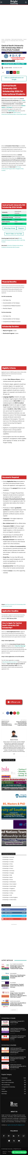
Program (12, 991)
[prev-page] (2, 849)
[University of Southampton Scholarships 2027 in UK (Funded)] (14, 804)
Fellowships (13, 840)
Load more (13, 1010)
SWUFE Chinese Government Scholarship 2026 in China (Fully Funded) (6, 723)
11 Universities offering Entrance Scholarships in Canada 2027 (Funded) (18, 1037)
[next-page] (5, 849)
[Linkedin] (14, 1136)
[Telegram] (9, 1141)
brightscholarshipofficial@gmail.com (16, 1125)
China (23, 100)
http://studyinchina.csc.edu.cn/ (10, 662)
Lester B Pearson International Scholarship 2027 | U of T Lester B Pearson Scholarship (18, 1030)
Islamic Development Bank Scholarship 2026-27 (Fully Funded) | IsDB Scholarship (21, 723)
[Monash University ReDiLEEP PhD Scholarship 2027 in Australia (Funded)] (5, 1059)
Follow (23, 912)
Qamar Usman (8, 67)
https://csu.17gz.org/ (20, 645)
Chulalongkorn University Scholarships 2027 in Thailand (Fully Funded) (14, 787)
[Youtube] (19, 1141)
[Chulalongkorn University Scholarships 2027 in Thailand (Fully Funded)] (14, 777)
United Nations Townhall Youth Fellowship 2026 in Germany (14, 843)
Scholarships (7, 39)
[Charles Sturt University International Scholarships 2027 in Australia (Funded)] (5, 1066)
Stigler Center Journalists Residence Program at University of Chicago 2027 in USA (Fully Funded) (18, 995)
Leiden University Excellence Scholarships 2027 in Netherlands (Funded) (18, 1004)
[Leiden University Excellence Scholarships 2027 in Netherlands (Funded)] (5, 1003)
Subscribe (23, 918)
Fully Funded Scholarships (16, 39)
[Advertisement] (14, 21)
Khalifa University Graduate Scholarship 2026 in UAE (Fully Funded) (13, 240)
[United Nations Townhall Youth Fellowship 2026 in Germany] (14, 832)
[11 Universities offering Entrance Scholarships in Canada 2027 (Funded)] (5, 1037)
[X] (11, 72)
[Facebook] (7, 72)
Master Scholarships (15, 1001)
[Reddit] (23, 1136)
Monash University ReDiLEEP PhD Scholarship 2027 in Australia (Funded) (18, 1059)
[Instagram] (9, 1136)
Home (2, 39)
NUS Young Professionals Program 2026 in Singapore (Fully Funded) (12, 168)
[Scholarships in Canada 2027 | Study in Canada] (5, 1023)
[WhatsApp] (18, 72)
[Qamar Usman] (2, 68)
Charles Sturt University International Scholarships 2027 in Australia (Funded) (18, 1066)
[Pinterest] (14, 72)
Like (24, 909)
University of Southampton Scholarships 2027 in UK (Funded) (14, 815)
